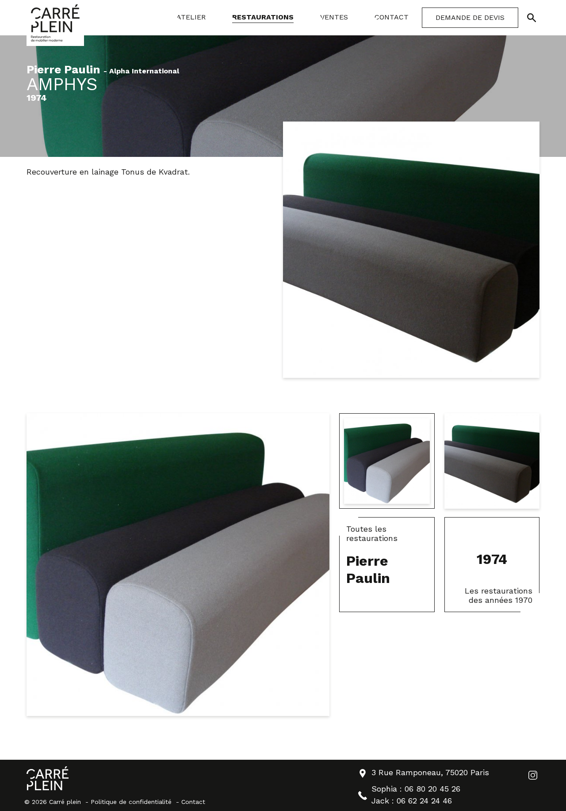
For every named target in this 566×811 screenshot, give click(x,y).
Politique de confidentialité (131, 801)
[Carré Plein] (55, 23)
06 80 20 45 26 (432, 788)
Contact (193, 801)
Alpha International (144, 71)
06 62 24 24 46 (424, 800)
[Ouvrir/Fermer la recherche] (531, 18)
